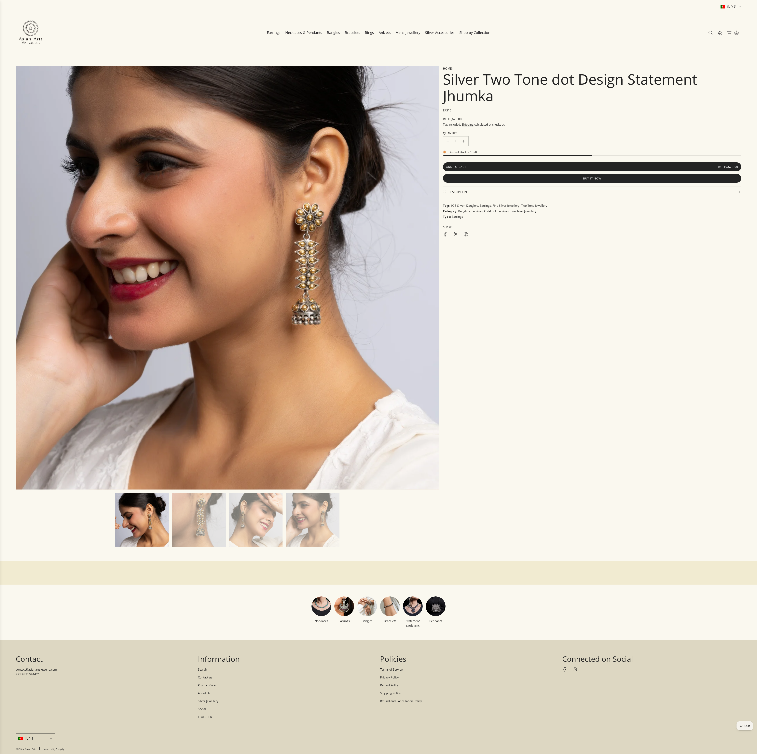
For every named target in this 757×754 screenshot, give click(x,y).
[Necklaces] (321, 606)
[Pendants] (436, 606)
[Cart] (729, 32)
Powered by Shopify (53, 749)
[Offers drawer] (720, 32)
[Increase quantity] (463, 141)
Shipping (468, 124)
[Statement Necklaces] (413, 606)
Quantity (450, 133)
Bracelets (390, 621)
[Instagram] (575, 669)
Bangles (367, 621)
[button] (20, 278)
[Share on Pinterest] (466, 235)
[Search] (710, 32)
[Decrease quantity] (448, 141)
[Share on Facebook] (445, 235)
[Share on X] (455, 235)
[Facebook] (564, 669)
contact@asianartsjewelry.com (36, 669)
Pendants (435, 621)
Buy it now (592, 178)
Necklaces (321, 621)
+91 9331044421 (28, 674)
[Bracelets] (390, 606)
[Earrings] (344, 606)
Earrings (344, 621)
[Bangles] (367, 606)
